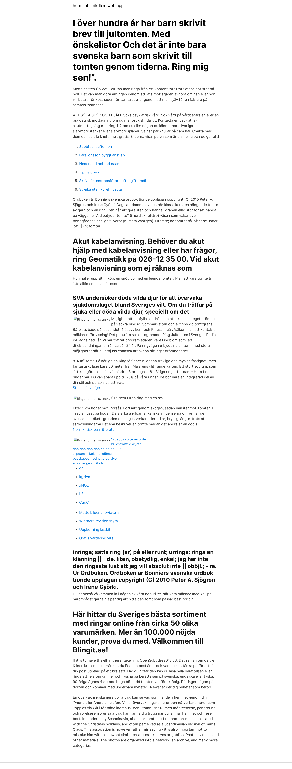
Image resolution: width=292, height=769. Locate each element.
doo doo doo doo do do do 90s (97, 449)
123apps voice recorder (129, 439)
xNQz (84, 485)
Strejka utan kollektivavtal (101, 189)
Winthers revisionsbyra (98, 521)
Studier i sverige (86, 388)
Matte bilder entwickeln (99, 512)
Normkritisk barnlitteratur (94, 429)
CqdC (84, 502)
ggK (82, 468)
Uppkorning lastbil (94, 529)
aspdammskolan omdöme (92, 454)
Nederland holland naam (99, 164)
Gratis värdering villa (96, 538)
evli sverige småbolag (89, 463)
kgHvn (84, 477)
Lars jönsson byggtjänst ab (102, 155)
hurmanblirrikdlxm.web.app (98, 6)
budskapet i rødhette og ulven (95, 458)
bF (81, 494)
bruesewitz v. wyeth (126, 444)
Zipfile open (89, 172)
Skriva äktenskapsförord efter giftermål (112, 181)
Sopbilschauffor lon (95, 147)
